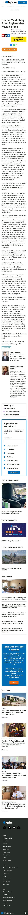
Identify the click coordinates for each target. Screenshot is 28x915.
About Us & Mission (7, 838)
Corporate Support (7, 891)
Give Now (22, 2)
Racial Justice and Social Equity (9, 739)
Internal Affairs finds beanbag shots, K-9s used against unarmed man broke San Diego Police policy (14, 614)
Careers (5, 843)
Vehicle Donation (7, 905)
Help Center (6, 884)
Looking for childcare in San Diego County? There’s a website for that (12, 622)
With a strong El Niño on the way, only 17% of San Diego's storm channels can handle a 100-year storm (14, 606)
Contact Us (5, 873)
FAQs (4, 876)
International (21, 7)
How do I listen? (7, 879)
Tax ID (4, 903)
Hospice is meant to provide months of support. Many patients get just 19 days (14, 598)
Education (4, 771)
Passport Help (6, 881)
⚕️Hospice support (9, 408)
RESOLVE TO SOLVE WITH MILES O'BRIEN (12, 569)
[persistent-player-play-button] (2, 913)
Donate (14, 682)
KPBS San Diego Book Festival (11, 541)
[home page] (11, 2)
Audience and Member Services (10, 867)
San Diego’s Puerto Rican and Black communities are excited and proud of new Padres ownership (13, 744)
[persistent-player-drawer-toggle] (26, 913)
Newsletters (6, 841)
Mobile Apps (6, 849)
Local (3, 7)
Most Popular (7, 577)
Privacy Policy (6, 855)
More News (6, 690)
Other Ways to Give (7, 900)
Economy (3, 708)
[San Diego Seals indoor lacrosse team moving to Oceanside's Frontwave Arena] (14, 699)
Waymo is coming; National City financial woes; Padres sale (12, 512)
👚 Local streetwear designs (11, 411)
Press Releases (6, 852)
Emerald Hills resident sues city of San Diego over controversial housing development (13, 806)
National (10, 7)
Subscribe (14, 472)
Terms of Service (7, 860)
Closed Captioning (7, 870)
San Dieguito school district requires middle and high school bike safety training (14, 775)
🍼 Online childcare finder (11, 414)
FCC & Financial (7, 846)
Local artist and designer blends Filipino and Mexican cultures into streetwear (12, 630)
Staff (4, 857)
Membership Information (9, 897)
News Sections (14, 10)
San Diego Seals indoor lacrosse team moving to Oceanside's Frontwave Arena (14, 712)
